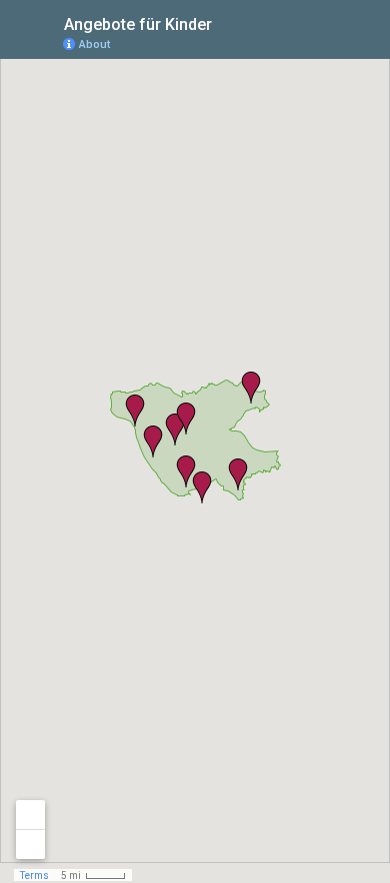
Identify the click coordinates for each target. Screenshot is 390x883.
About (94, 44)
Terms (34, 875)
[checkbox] (227, 22)
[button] (186, 418)
